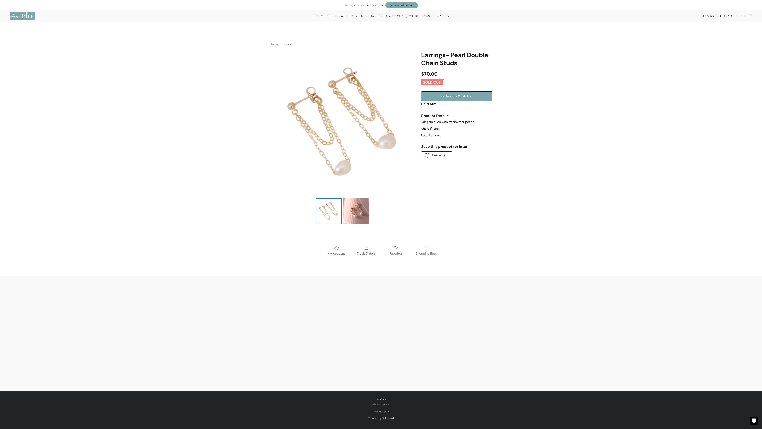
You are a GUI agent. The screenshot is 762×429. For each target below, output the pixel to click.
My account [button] (711, 16)
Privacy (376, 404)
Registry (368, 16)
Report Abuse (381, 411)
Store (287, 44)
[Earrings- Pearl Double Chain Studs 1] (356, 211)
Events (428, 16)
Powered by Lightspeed (381, 418)
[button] (401, 5)
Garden (443, 16)
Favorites (396, 253)
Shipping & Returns (342, 16)
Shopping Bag (426, 253)
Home (274, 44)
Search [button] (730, 16)
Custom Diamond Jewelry (399, 16)
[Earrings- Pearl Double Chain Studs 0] (329, 211)
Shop (317, 16)
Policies (386, 404)
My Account (336, 253)
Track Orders (366, 253)
